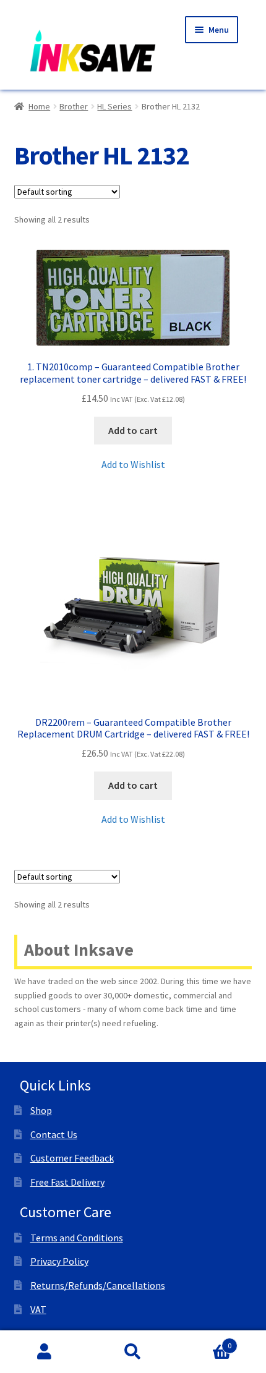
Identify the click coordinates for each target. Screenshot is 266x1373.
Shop (41, 1110)
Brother (73, 106)
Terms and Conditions (76, 1237)
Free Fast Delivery (67, 1182)
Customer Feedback (72, 1158)
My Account (44, 1352)
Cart (205, 1341)
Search (132, 1352)
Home (39, 106)
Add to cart (133, 430)
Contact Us (53, 1134)
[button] (133, 465)
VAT (38, 1309)
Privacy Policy (59, 1261)
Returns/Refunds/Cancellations (97, 1285)
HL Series (114, 106)
